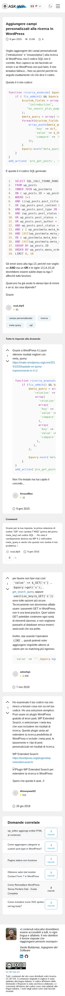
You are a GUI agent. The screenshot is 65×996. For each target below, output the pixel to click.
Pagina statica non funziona (22, 860)
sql (31, 325)
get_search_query (23, 591)
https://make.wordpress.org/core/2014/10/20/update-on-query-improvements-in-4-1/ (33, 366)
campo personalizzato (20, 318)
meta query (15, 325)
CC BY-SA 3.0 (13, 972)
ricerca (44, 318)
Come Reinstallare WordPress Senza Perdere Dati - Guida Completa (24, 889)
